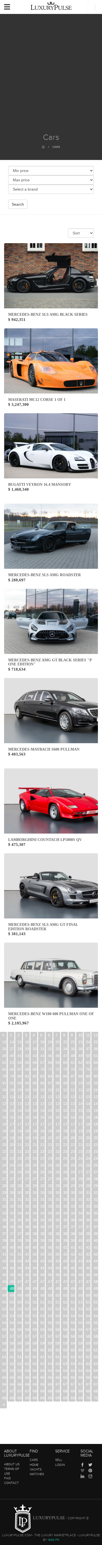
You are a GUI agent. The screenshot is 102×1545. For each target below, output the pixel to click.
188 (50, 1131)
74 (73, 1069)
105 (12, 1090)
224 (27, 1151)
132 (19, 1103)
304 (42, 1192)
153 (80, 1110)
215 (57, 1144)
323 (88, 1199)
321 (73, 1199)
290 (35, 1186)
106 (19, 1090)
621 (80, 1357)
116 (96, 1090)
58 (50, 1062)
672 (73, 1384)
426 (80, 1254)
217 (73, 1144)
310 (88, 1192)
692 (27, 1398)
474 (50, 1281)
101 (80, 1083)
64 (96, 1062)
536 (27, 1316)
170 (12, 1124)
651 (12, 1377)
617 (50, 1357)
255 (65, 1165)
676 (4, 1391)
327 (19, 1206)
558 (96, 1322)
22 (73, 1042)
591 (50, 1343)
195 (4, 1138)
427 (88, 1254)
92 (12, 1083)
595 (80, 1343)
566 (57, 1329)
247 (4, 1165)
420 (35, 1254)
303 (35, 1192)
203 (65, 1138)
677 (12, 1391)
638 (12, 1370)
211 (27, 1144)
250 (27, 1165)
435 (50, 1261)
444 (19, 1268)
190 (65, 1131)
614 (27, 1357)
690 (12, 1398)
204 (73, 1138)
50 (88, 1055)
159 (27, 1117)
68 (27, 1069)
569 (80, 1329)
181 (96, 1124)
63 (88, 1062)
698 (73, 1398)
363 (96, 1220)
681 (42, 1391)
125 (65, 1097)
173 (35, 1124)
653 (27, 1377)
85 (57, 1076)
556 (80, 1322)
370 (50, 1227)
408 (42, 1247)
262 (19, 1172)
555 (73, 1322)
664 (12, 1384)
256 (73, 1165)
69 (35, 1069)
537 (35, 1316)
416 (4, 1254)
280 (57, 1179)
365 (12, 1227)
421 (42, 1254)
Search (18, 204)
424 (65, 1254)
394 (35, 1240)
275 (19, 1179)
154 (88, 1110)
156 (4, 1117)
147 (35, 1110)
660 (80, 1377)
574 (19, 1336)
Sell (58, 1460)
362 (88, 1220)
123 (50, 1097)
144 (12, 1110)
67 (19, 1069)
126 (73, 1097)
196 (12, 1138)
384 (57, 1233)
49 (80, 1055)
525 (42, 1309)
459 (35, 1275)
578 (50, 1336)
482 (12, 1288)
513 (50, 1302)
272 (96, 1172)
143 (4, 1110)
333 (65, 1206)
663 (4, 1384)
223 (19, 1151)
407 (35, 1247)
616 (42, 1357)
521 (12, 1309)
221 (4, 1151)
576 (35, 1336)
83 (42, 1076)
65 (4, 1069)
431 (19, 1261)
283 (80, 1179)
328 (27, 1206)
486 (42, 1288)
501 (57, 1295)
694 (42, 1398)
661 (88, 1377)
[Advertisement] (51, 79)
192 (80, 1131)
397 (57, 1240)
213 (42, 1144)
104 (4, 1090)
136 (50, 1103)
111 (57, 1090)
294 (65, 1186)
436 (57, 1261)
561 (19, 1329)
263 (27, 1172)
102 (88, 1083)
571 (96, 1329)
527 (57, 1309)
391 (12, 1240)
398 (65, 1240)
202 (57, 1138)
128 (88, 1097)
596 (88, 1343)
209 (12, 1144)
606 (65, 1350)
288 (19, 1186)
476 (65, 1281)
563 (35, 1329)
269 (73, 1172)
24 (88, 1042)
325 (4, 1206)
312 (4, 1199)
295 (73, 1186)
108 (35, 1090)
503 (73, 1295)
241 (57, 1158)
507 (4, 1302)
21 (65, 1042)
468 (4, 1281)
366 (19, 1227)
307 (65, 1192)
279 (50, 1179)
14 (12, 1042)
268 (65, 1172)
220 (96, 1144)
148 (42, 1110)
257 (80, 1165)
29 (27, 1049)
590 (42, 1343)
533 (4, 1316)
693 (35, 1398)
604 (50, 1350)
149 (50, 1110)
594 (73, 1343)
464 (73, 1275)
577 (42, 1336)
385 (65, 1233)
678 (19, 1391)
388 (88, 1233)
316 (35, 1199)
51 (96, 1055)
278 (42, 1179)
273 (4, 1179)
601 (27, 1350)
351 (4, 1220)
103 (96, 1083)
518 (88, 1302)
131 (12, 1103)
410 (57, 1247)
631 (57, 1364)
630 (50, 1364)
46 (57, 1055)
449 (57, 1268)
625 (12, 1364)
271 (88, 1172)
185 (27, 1131)
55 (27, 1062)
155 (96, 1110)
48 (73, 1055)
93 (19, 1083)
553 (57, 1322)
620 (73, 1357)
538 (42, 1316)
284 (88, 1179)
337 (96, 1206)
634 (80, 1364)
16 (27, 1042)
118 (12, 1097)
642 (42, 1370)
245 (88, 1158)
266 (50, 1172)
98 (57, 1083)
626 (19, 1364)
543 (80, 1316)
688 (96, 1391)
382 (42, 1233)
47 (65, 1055)
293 (57, 1186)
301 (19, 1192)
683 (57, 1391)
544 (88, 1316)
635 (88, 1364)
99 (65, 1083)
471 (27, 1281)
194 (96, 1131)
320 (65, 1199)
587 (19, 1343)
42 (27, 1055)
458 (27, 1275)
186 (35, 1131)
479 (88, 1281)
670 (57, 1384)
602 (35, 1350)
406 (27, 1247)
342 (35, 1213)
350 (96, 1213)
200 (42, 1138)
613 (19, 1357)
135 (42, 1103)
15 (19, 1042)
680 (35, 1391)
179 (80, 1124)
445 (27, 1268)
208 (4, 1144)
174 (42, 1124)
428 (96, 1254)
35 (73, 1049)
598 (4, 1350)
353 (19, 1220)
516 (73, 1302)
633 (73, 1364)
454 (96, 1268)
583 (88, 1336)
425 (73, 1254)
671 (65, 1384)
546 (4, 1322)
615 (35, 1357)
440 (88, 1261)
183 (12, 1131)
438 (73, 1261)
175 (50, 1124)
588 (27, 1343)
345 (57, 1213)
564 (42, 1329)
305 (50, 1192)
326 (12, 1206)
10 (80, 1035)
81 (27, 1076)
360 (73, 1220)
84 (50, 1076)
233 (96, 1151)
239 (42, 1158)
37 (88, 1049)
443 (12, 1268)
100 (73, 1083)
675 (96, 1384)
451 (73, 1268)
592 (57, 1343)
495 (12, 1295)
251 (35, 1165)
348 (80, 1213)
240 (50, 1158)
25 (96, 1042)
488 (57, 1288)
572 (4, 1336)
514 (57, 1302)
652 (19, 1377)
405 (19, 1247)
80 (19, 1076)
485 (35, 1288)
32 (50, 1049)
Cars (56, 146)
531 (88, 1309)
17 (35, 1042)
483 (19, 1288)
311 (96, 1192)
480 (96, 1281)
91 (4, 1083)
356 (42, 1220)
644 (57, 1370)
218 (80, 1144)
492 (88, 1288)
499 (42, 1295)
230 (73, 1151)
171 (19, 1124)
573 (12, 1336)
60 (65, 1062)
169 (4, 1124)
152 (73, 1110)
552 (50, 1322)
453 (88, 1268)
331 (50, 1206)
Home (34, 1465)
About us (12, 1464)
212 (35, 1144)
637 (4, 1370)
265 (42, 1172)
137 (57, 1103)
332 (57, 1206)
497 (27, 1295)
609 (88, 1350)
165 (73, 1117)
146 (27, 1110)
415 (96, 1247)
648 (88, 1370)
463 (65, 1275)
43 (35, 1055)
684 (65, 1391)
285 (96, 1179)
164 (65, 1117)
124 (57, 1097)
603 (42, 1350)
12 (96, 1035)
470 (19, 1281)
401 (88, 1240)
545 (96, 1316)
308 (73, 1192)
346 (65, 1213)
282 (73, 1179)
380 (27, 1233)
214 (50, 1144)
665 (19, 1384)
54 (19, 1062)
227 (50, 1151)
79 (12, 1076)
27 (12, 1049)
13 (4, 1042)
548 (19, 1322)
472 (35, 1281)
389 (96, 1233)
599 (12, 1350)
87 (73, 1076)
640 (27, 1370)
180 (88, 1124)
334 (73, 1206)
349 (88, 1213)
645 (65, 1370)
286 (4, 1186)
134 (35, 1103)
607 (73, 1350)
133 (27, 1103)
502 (65, 1295)
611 (4, 1357)
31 (42, 1049)
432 (27, 1261)
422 (50, 1254)
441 (96, 1261)
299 (4, 1192)
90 (96, 1076)
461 (50, 1275)
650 (4, 1377)
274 (12, 1179)
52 (4, 1062)
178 (73, 1124)
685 (73, 1391)
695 (50, 1398)
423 (57, 1254)
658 (65, 1377)
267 (57, 1172)
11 (88, 1035)
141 (88, 1103)
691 (19, 1398)
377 (4, 1233)
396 (50, 1240)
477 (73, 1281)
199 (35, 1138)
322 (80, 1199)
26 (4, 1049)
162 (50, 1117)
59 (57, 1062)
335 (80, 1206)
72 (57, 1069)
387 (80, 1233)
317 (42, 1199)
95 (35, 1083)
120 (27, 1097)
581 (73, 1336)
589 (35, 1343)
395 (42, 1240)
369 (42, 1227)
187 (42, 1131)
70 (42, 1069)
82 (35, 1076)
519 (96, 1302)
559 (4, 1329)
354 (27, 1220)
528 (65, 1309)
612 (12, 1357)
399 (73, 1240)
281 (65, 1179)
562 (27, 1329)
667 (35, 1384)
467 (96, 1275)
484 (27, 1288)
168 (96, 1117)
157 (12, 1117)
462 (57, 1275)
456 (12, 1275)
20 (57, 1042)
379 (19, 1233)
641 (35, 1370)
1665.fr (53, 1540)
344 (50, 1213)
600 (19, 1350)
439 (80, 1261)
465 (80, 1275)
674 (88, 1384)
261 (12, 1172)
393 (27, 1240)
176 (57, 1124)
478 (80, 1281)
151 (65, 1110)
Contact (11, 1483)
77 (96, 1069)
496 (19, 1295)
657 (57, 1377)
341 (27, 1213)
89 (88, 1076)
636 (96, 1364)
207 (96, 1138)
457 (19, 1275)
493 (96, 1288)
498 (35, 1295)
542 (73, 1316)
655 (42, 1377)
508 (12, 1302)
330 (42, 1206)
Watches (37, 1474)
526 (50, 1309)
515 (65, 1302)
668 (42, 1384)
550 (35, 1322)
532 (96, 1309)
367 (27, 1227)
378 (12, 1233)
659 (73, 1377)
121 (35, 1097)
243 (73, 1158)
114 (80, 1090)
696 (57, 1398)
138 (65, 1103)
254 (57, 1165)
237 (27, 1158)
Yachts (36, 1469)
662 (96, 1377)
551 (42, 1322)
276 (27, 1179)
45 (50, 1055)
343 (42, 1213)
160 (35, 1117)
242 (65, 1158)
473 (42, 1281)
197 (19, 1138)
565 (50, 1329)
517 (80, 1302)
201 (50, 1138)
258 (88, 1165)
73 (65, 1069)
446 (35, 1268)
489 (65, 1288)
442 (4, 1268)
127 (80, 1097)
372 (65, 1227)
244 (80, 1158)
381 (35, 1233)
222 (12, 1151)
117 (4, 1097)
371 (57, 1227)
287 (12, 1186)
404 (12, 1247)
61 (73, 1062)
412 (73, 1247)
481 (4, 1288)
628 (35, 1364)
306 (57, 1192)
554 (65, 1322)
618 (57, 1357)
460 (42, 1275)
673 (80, 1384)
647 (80, 1370)
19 (50, 1042)
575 (27, 1336)
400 (80, 1240)
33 (57, 1049)
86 (65, 1076)
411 (65, 1247)
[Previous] (3, 1035)
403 (4, 1247)
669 (50, 1384)
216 (65, 1144)
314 (19, 1199)
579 (57, 1336)
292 (50, 1186)
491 (80, 1288)
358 (57, 1220)
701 (96, 1398)
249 (19, 1165)
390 (4, 1240)
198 (27, 1138)
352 (12, 1220)
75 (80, 1069)
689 (4, 1398)
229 (65, 1151)
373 (73, 1227)
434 (42, 1261)
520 (4, 1309)
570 (88, 1329)
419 (27, 1254)
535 (19, 1316)
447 (42, 1268)
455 (4, 1275)
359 (65, 1220)
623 (96, 1357)
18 (42, 1042)
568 (73, 1329)
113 (73, 1090)
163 (57, 1117)
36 (80, 1049)
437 (65, 1261)
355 (35, 1220)
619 (65, 1357)
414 (88, 1247)
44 (42, 1055)
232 (88, 1151)
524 (35, 1309)
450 (65, 1268)
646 (73, 1370)
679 (27, 1391)
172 (27, 1124)
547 (12, 1322)
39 (4, 1055)
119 (19, 1097)
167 (88, 1117)
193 (88, 1131)
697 (65, 1398)
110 (50, 1090)
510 (27, 1302)
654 (35, 1377)
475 (57, 1281)
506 (96, 1295)
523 (27, 1309)
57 (42, 1062)
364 (4, 1227)
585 (4, 1343)
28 (19, 1049)
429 (4, 1261)
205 (80, 1138)
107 (27, 1090)
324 (96, 1199)
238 (35, 1158)
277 (35, 1179)
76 (88, 1069)
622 (88, 1357)
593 (65, 1343)
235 (12, 1158)
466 (88, 1275)
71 (50, 1069)
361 (80, 1220)
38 (96, 1049)
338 (4, 1213)
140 (80, 1103)
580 (65, 1336)
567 (65, 1329)
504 (80, 1295)
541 (65, 1316)
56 (35, 1062)
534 (12, 1316)
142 (96, 1103)
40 (12, 1055)
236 (19, 1158)
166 (80, 1117)
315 (27, 1199)
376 (96, 1227)
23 (80, 1042)
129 (96, 1097)
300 (12, 1192)
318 (50, 1199)
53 (12, 1062)
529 (73, 1309)
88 (80, 1076)
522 (19, 1309)
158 (19, 1117)
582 (80, 1336)
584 (96, 1336)
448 (50, 1268)
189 (57, 1131)
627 (27, 1364)
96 (42, 1083)
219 (88, 1144)
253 (50, 1165)
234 (4, 1158)
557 (88, 1322)
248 (12, 1165)
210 (19, 1144)
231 (80, 1151)
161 (42, 1117)
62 (80, 1062)
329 (35, 1206)
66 (12, 1069)
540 (57, 1316)
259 (96, 1165)
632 (65, 1364)
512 (42, 1302)
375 (88, 1227)
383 (50, 1233)
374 (80, 1227)
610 (96, 1350)
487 (50, 1288)
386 (73, 1233)
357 (50, 1220)
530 (80, 1309)
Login (60, 1465)
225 (35, 1151)
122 (42, 1097)
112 (65, 1090)
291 (42, 1186)
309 (80, 1192)
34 (65, 1049)
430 (12, 1261)
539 (50, 1316)
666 (27, 1384)
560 (12, 1329)
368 (35, 1227)
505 (88, 1295)
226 (42, 1151)
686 (80, 1391)
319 (57, 1199)
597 (96, 1343)
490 (73, 1288)
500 (50, 1295)
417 (12, 1254)
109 (42, 1090)
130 (4, 1103)
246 (96, 1158)
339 (12, 1213)
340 (19, 1213)
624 (4, 1364)
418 (19, 1254)
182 (4, 1131)
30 (35, 1049)
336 (88, 1206)
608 (80, 1350)
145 (19, 1110)
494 (4, 1295)
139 (73, 1103)
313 (12, 1199)
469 (12, 1281)
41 (19, 1055)
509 (19, 1302)
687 (88, 1391)
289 (27, 1186)
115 (88, 1090)
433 (35, 1261)
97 (50, 1083)
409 (50, 1247)
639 (19, 1370)
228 (57, 1151)
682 (50, 1391)
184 (19, 1131)
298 (96, 1186)
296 (80, 1186)
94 (27, 1083)
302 (27, 1192)
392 (19, 1240)
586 (12, 1343)
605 (57, 1350)
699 (80, 1398)
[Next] (3, 1405)
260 (4, 1172)
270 (80, 1172)
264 (35, 1172)
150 (57, 1110)
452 (80, 1268)
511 (35, 1302)
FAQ (7, 1478)
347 (73, 1213)
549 (27, 1322)
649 (96, 1370)
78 (4, 1076)
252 (42, 1165)
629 (42, 1364)
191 (73, 1131)
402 (96, 1240)
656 (50, 1377)
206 (88, 1138)
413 (80, 1247)
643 (50, 1370)
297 (88, 1186)
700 (88, 1398)
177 (65, 1124)
